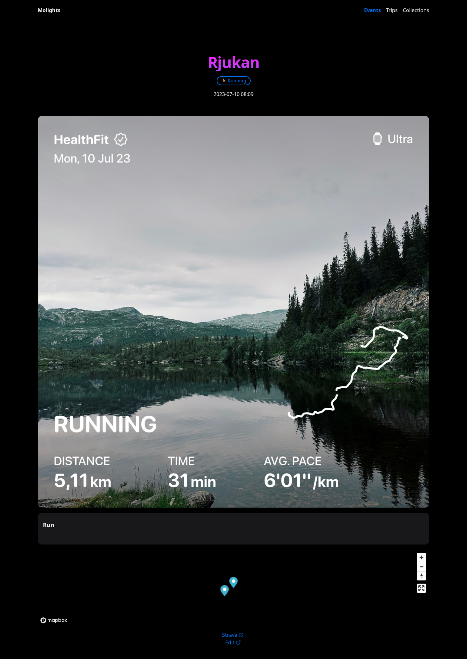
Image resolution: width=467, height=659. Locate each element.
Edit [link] (229, 642)
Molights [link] (49, 10)
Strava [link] (229, 634)
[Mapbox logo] (54, 620)
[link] (234, 80)
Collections (416, 10)
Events (372, 10)
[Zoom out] (421, 566)
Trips (392, 10)
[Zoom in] (421, 557)
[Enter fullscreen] (421, 588)
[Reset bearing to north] (421, 575)
